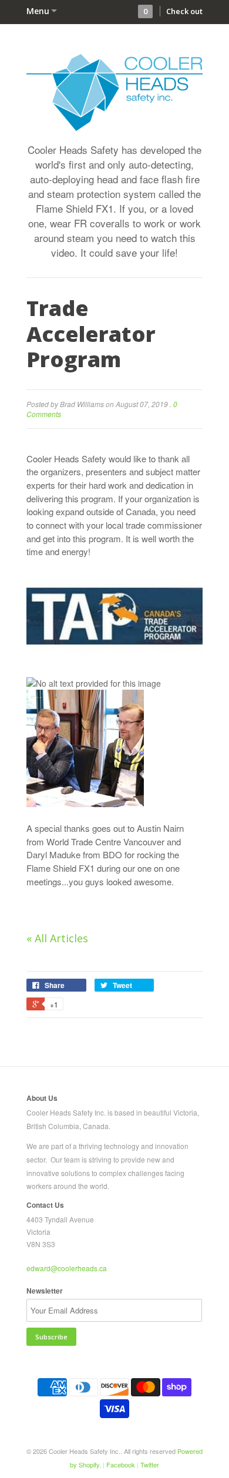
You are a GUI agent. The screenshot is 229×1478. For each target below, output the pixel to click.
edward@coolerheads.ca (66, 1268)
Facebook (120, 1464)
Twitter (149, 1464)
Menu (37, 10)
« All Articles (57, 938)
